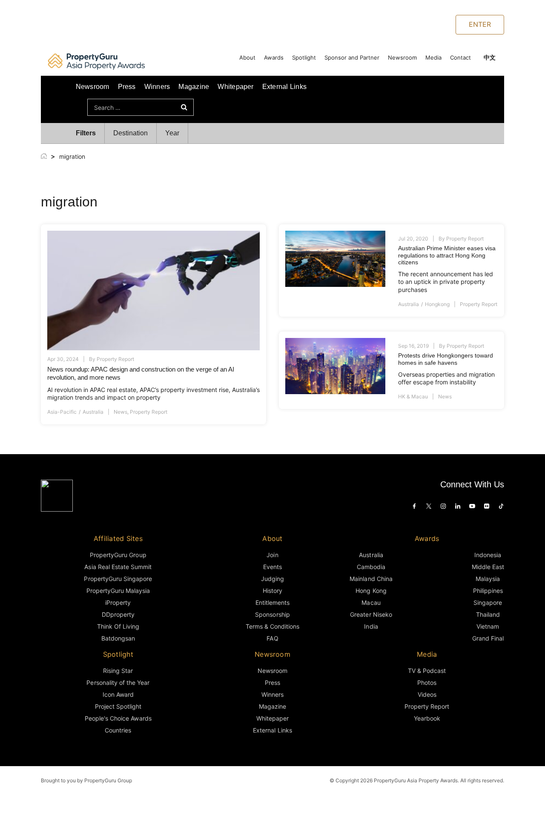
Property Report (115, 359)
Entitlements (272, 602)
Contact (460, 57)
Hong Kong (371, 590)
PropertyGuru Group (118, 554)
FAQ (272, 638)
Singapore (487, 602)
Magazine (193, 86)
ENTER (480, 24)
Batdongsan (118, 638)
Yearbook (427, 718)
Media (433, 57)
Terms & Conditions (273, 626)
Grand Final (488, 638)
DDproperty (118, 614)
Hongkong (437, 304)
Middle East (488, 566)
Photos (426, 682)
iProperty (118, 602)
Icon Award (118, 694)
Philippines (488, 590)
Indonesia (487, 554)
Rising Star (118, 670)
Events (272, 566)
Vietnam (487, 626)
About (247, 57)
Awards (274, 57)
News (120, 412)
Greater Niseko (371, 614)
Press (127, 86)
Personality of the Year (117, 682)
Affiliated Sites (118, 538)
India (371, 626)
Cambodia (371, 566)
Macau (370, 602)
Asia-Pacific (62, 412)
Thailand (488, 614)
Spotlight (304, 57)
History (272, 590)
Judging (272, 578)
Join (272, 554)
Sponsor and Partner (351, 57)
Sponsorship (272, 614)
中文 (490, 57)
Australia (93, 412)
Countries (118, 730)
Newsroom (402, 57)
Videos (427, 694)
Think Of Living (118, 626)
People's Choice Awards (118, 718)
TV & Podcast (427, 670)
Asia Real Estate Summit (118, 566)
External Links (284, 86)
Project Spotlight (118, 706)
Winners (157, 86)
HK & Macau (413, 396)
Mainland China (371, 578)
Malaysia (488, 578)
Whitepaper (235, 86)
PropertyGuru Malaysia (118, 590)
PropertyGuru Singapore (118, 578)
